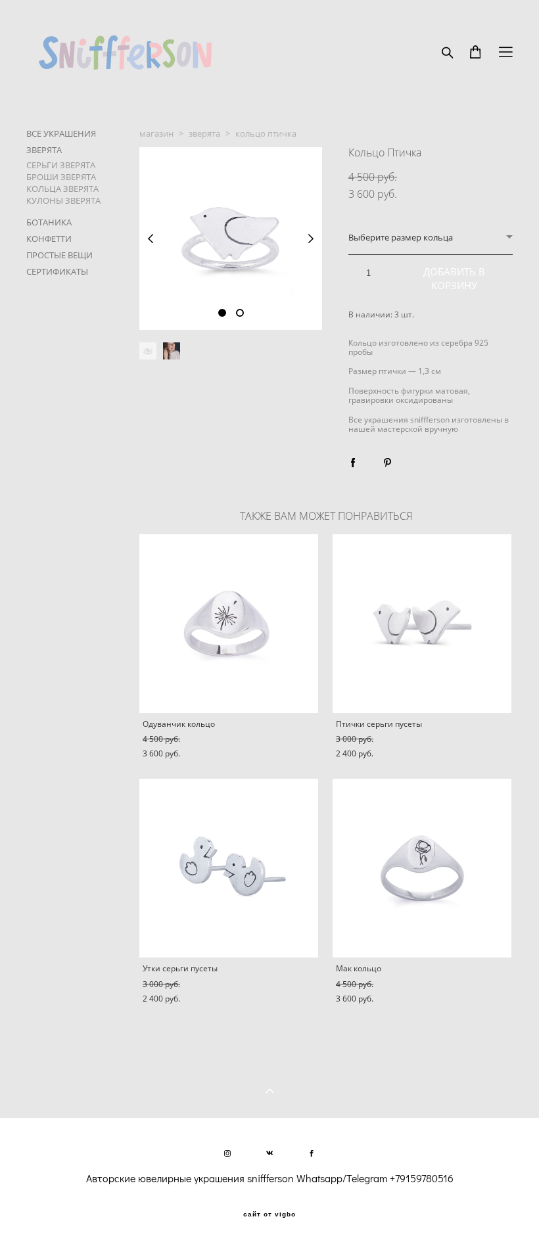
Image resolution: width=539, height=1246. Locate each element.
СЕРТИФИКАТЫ (57, 271)
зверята (204, 133)
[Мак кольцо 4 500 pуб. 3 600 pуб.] (422, 868)
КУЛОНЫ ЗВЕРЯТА (63, 200)
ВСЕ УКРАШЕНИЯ (61, 133)
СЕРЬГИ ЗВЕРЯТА (60, 165)
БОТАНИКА (49, 222)
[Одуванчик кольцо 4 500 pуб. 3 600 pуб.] (228, 623)
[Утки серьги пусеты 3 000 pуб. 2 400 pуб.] (228, 868)
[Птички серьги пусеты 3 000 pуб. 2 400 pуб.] (422, 623)
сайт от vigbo (269, 1214)
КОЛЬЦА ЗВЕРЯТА (62, 189)
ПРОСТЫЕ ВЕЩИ (59, 255)
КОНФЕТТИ (49, 238)
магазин (156, 133)
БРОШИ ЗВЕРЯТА (61, 177)
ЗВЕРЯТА (44, 150)
